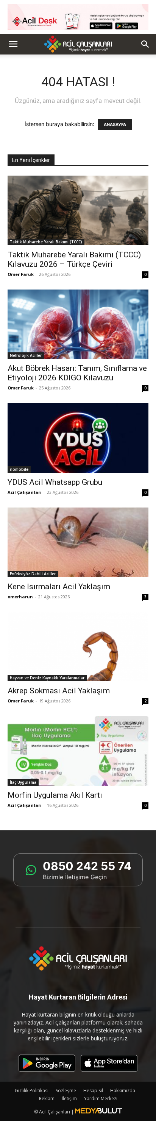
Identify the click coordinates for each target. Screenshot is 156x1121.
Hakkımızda (122, 1090)
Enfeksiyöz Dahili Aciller (33, 573)
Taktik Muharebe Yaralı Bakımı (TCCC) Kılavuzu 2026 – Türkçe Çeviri (74, 259)
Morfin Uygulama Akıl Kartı (55, 795)
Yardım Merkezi (100, 1098)
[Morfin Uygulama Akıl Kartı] (78, 751)
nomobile (19, 469)
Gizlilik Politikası (31, 1090)
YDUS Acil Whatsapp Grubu (55, 482)
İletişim (69, 1098)
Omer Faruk (21, 274)
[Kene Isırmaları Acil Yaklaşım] (78, 542)
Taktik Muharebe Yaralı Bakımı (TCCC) (46, 241)
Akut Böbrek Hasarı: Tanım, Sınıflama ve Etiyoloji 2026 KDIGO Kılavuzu (77, 373)
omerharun (20, 596)
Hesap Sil (93, 1090)
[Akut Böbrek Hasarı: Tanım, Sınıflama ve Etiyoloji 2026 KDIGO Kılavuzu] (78, 324)
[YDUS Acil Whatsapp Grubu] (78, 438)
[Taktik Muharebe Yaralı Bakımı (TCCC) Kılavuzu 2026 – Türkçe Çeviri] (78, 210)
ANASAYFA (115, 124)
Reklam (47, 1098)
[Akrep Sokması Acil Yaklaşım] (78, 647)
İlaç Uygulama (23, 782)
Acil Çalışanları (25, 492)
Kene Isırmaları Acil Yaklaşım (59, 586)
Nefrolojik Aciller (26, 355)
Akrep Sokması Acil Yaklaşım (59, 690)
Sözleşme (66, 1090)
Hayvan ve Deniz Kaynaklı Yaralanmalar (47, 677)
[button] (13, 44)
